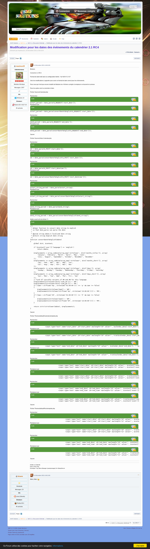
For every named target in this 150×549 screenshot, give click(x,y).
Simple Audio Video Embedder (15, 530)
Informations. (58, 545)
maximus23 (20, 66)
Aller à (107, 522)
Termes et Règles (131, 528)
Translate (53, 29)
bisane (20, 476)
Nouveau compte (86, 11)
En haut (12, 513)
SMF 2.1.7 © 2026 (12, 528)
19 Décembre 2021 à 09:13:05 (42, 475)
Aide (124, 528)
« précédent (129, 52)
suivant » (137, 52)
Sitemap (26, 530)
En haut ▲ (139, 528)
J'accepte (140, 545)
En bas (12, 58)
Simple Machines (22, 528)
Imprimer (137, 58)
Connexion (64, 11)
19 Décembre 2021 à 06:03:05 (42, 65)
